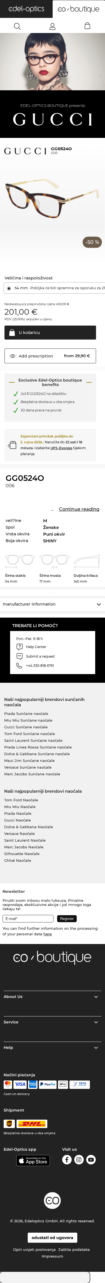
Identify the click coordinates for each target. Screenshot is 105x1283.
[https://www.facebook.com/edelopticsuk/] (67, 1160)
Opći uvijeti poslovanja (34, 1249)
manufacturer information (29, 604)
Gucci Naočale (17, 820)
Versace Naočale (19, 833)
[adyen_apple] (63, 1084)
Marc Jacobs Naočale (23, 847)
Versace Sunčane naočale (28, 767)
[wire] (79, 1084)
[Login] (52, 26)
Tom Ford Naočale (21, 800)
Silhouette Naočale (21, 853)
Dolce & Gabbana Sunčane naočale (37, 754)
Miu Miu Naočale (20, 806)
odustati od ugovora (52, 1237)
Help (8, 1047)
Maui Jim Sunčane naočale (29, 760)
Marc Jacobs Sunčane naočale (32, 774)
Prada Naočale (17, 813)
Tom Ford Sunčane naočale (29, 733)
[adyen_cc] (8, 1084)
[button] (26, 9)
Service (11, 1022)
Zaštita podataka (74, 1249)
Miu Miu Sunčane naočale (28, 720)
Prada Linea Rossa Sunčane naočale (38, 747)
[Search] (17, 26)
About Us (13, 996)
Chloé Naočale (17, 860)
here (47, 934)
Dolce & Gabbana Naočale (28, 827)
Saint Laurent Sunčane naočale (33, 740)
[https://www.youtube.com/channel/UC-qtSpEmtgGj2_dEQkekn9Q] (91, 1160)
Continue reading (79, 509)
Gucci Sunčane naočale (26, 727)
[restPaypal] (48, 1084)
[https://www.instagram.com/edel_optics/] (79, 1160)
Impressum (52, 1256)
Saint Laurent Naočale (25, 840)
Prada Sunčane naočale (26, 713)
